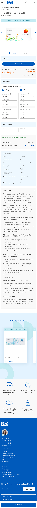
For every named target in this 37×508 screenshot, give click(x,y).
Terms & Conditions (8, 499)
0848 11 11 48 (6, 443)
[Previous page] (2, 32)
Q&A (3, 459)
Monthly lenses (6, 471)
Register (28, 489)
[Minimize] (34, 2)
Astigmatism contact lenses (10, 7)
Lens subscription (7, 454)
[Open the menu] (2, 2)
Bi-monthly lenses (7, 473)
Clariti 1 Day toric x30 (14, 357)
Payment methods (7, 457)
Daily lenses (5, 469)
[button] (30, 2)
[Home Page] (10, 2)
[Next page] (34, 32)
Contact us (5, 461)
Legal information (8, 496)
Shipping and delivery (8, 455)
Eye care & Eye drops (9, 476)
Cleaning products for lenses (11, 474)
